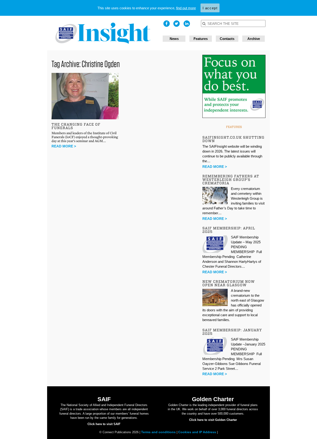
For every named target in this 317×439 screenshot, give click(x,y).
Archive (253, 39)
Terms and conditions (159, 432)
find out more (186, 8)
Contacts (227, 39)
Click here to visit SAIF (103, 424)
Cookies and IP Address (197, 432)
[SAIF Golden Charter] (103, 33)
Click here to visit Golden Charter (213, 420)
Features (201, 39)
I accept (210, 8)
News (174, 39)
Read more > (64, 146)
